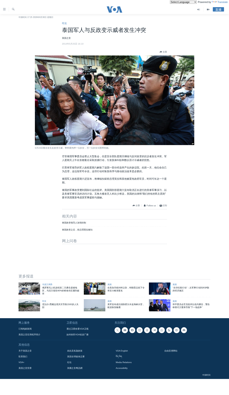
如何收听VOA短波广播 (77, 334)
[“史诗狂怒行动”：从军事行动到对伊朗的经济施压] (159, 288)
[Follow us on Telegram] (154, 330)
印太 (64, 23)
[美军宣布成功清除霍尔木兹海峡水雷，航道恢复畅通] (94, 305)
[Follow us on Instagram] (140, 330)
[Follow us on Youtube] (125, 330)
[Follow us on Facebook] (132, 330)
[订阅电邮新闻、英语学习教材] (184, 330)
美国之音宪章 (25, 368)
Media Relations (124, 362)
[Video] (208, 9)
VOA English (122, 351)
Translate (222, 2)
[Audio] (198, 9)
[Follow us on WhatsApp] (162, 330)
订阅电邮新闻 (25, 329)
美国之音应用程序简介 (29, 334)
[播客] (176, 330)
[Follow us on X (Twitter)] (117, 330)
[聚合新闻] (169, 330)
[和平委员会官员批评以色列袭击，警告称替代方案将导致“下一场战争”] (159, 305)
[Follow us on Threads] (147, 330)
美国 (109, 284)
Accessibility (122, 368)
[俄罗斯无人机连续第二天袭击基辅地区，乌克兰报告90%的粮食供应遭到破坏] (29, 288)
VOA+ (21, 362)
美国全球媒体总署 (76, 356)
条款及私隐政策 (74, 351)
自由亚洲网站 (170, 351)
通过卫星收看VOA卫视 (77, 329)
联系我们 (23, 356)
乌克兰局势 (47, 284)
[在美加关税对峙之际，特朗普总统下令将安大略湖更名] (94, 288)
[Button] (163, 52)
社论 (69, 362)
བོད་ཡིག (119, 356)
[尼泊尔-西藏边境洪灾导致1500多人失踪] (29, 305)
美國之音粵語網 (74, 368)
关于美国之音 (25, 351)
